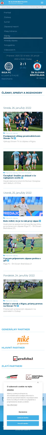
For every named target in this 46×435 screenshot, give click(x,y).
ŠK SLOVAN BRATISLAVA (18, 2)
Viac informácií (12, 405)
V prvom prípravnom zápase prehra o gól (22, 259)
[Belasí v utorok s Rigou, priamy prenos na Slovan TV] (23, 289)
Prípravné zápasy (11, 133)
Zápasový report (11, 27)
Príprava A (26, 7)
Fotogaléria (9, 45)
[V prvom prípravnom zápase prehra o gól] (23, 244)
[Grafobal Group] (34, 377)
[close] (38, 382)
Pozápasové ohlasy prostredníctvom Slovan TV (21, 137)
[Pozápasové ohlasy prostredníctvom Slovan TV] (23, 121)
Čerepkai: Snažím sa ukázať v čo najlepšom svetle (19, 177)
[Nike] (23, 340)
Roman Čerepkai (25, 173)
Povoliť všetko (23, 423)
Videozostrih (9, 50)
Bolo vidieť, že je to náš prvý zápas (21, 221)
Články (7, 36)
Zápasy (8, 7)
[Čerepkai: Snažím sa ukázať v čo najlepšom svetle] (23, 161)
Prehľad (7, 13)
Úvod (3, 7)
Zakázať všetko (23, 418)
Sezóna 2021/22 (17, 7)
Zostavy (7, 17)
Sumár (7, 22)
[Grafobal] (23, 358)
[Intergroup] (11, 377)
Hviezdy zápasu (11, 41)
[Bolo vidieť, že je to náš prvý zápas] (23, 206)
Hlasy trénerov (10, 31)
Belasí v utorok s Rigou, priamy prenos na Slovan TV (22, 305)
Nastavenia (23, 412)
